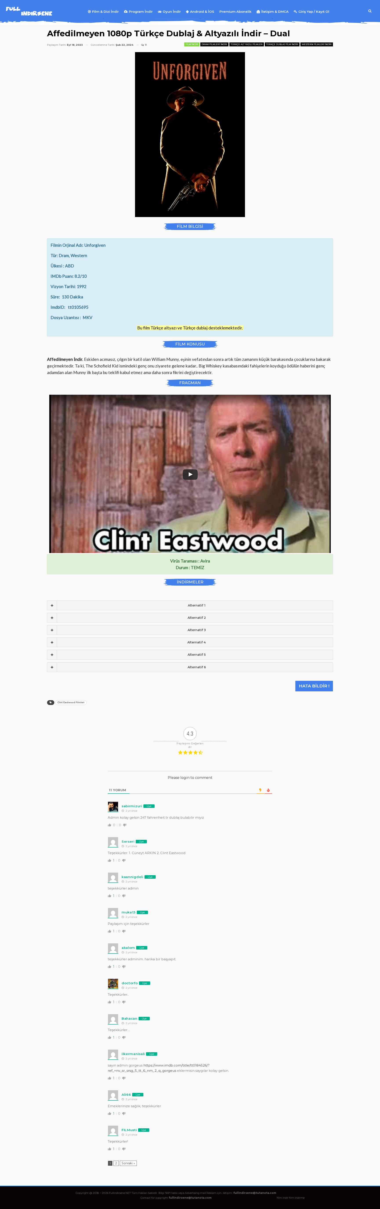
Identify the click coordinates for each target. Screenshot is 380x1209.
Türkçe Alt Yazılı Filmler (247, 44)
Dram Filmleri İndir (214, 44)
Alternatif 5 (197, 655)
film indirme (297, 1197)
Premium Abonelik (235, 11)
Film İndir (192, 44)
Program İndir (141, 11)
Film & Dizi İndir (105, 11)
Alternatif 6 (197, 667)
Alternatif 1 (196, 605)
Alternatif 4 (196, 642)
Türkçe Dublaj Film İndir (282, 44)
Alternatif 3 (197, 630)
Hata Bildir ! (314, 686)
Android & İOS (202, 11)
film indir (282, 1197)
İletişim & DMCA (275, 11)
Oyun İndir (172, 11)
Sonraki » (128, 1163)
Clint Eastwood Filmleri (70, 702)
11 (145, 44)
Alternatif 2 (197, 618)
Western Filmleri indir (317, 44)
